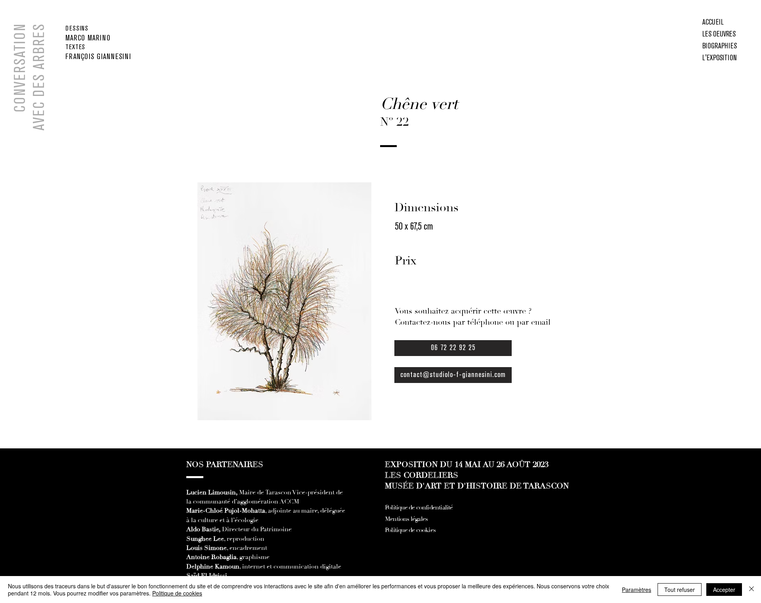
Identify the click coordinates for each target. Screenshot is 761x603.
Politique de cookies (410, 530)
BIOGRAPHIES (719, 46)
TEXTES (75, 47)
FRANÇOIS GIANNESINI (98, 57)
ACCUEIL (713, 22)
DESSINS (76, 28)
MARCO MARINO (88, 38)
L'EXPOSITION (719, 58)
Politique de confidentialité (419, 507)
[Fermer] (751, 589)
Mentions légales (406, 519)
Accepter (724, 589)
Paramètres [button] (636, 589)
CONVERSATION (20, 67)
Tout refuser (679, 589)
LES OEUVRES (719, 34)
